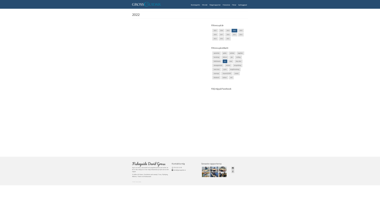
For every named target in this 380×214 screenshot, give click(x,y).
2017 (221, 34)
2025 (215, 30)
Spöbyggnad (242, 5)
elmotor (228, 65)
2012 (221, 38)
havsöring (216, 57)
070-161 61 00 (178, 167)
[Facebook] (232, 171)
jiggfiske (240, 53)
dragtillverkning (234, 69)
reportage (216, 73)
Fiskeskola (226, 5)
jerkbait (232, 53)
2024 (221, 30)
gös (232, 57)
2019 (240, 30)
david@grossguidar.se (180, 170)
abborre (225, 57)
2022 (234, 30)
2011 (228, 38)
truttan (236, 73)
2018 (215, 34)
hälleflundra (217, 61)
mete (230, 61)
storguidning (237, 65)
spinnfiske (216, 53)
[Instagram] (232, 168)
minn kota (216, 69)
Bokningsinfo (195, 5)
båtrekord (216, 77)
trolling (238, 57)
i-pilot (225, 69)
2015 (234, 34)
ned (231, 77)
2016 (228, 34)
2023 (228, 30)
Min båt (204, 5)
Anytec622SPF (227, 73)
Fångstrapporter (215, 5)
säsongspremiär (218, 65)
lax (225, 61)
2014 (240, 34)
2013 (215, 38)
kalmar (225, 77)
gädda (224, 53)
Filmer (234, 5)
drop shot (238, 61)
